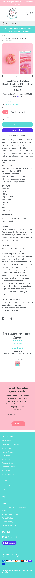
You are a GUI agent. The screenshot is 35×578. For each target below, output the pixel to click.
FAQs (4, 493)
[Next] (32, 76)
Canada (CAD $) (9, 555)
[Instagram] (9, 537)
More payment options (17, 135)
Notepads (6, 459)
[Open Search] (3, 24)
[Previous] (2, 76)
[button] (16, 368)
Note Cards (6, 470)
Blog (4, 496)
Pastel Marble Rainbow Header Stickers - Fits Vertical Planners (16, 39)
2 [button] (16, 76)
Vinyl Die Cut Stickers (10, 444)
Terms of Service (9, 525)
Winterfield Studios (10, 102)
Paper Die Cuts (8, 474)
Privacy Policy (7, 522)
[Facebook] (3, 537)
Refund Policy (7, 518)
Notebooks (6, 448)
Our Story (6, 485)
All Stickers (6, 441)
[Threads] (16, 537)
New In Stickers (8, 452)
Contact (5, 489)
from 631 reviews (17, 343)
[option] (17, 29)
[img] (17, 340)
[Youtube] (6, 537)
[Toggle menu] (3, 13)
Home (4, 36)
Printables (6, 456)
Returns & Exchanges (10, 514)
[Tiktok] (12, 537)
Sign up (18, 424)
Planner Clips (7, 463)
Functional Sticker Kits (12, 104)
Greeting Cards (8, 467)
